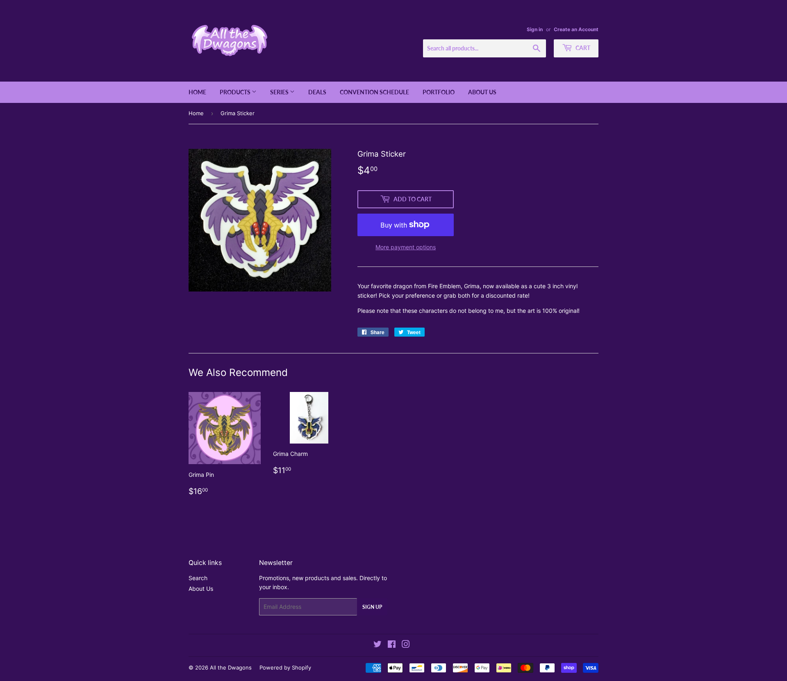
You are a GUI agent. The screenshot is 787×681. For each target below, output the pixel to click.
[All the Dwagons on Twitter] (377, 645)
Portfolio (439, 92)
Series (280, 92)
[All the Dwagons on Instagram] (406, 645)
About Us (482, 92)
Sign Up (372, 607)
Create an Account (576, 29)
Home (197, 92)
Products (236, 92)
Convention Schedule (374, 92)
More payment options (405, 247)
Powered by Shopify (285, 667)
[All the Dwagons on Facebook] (391, 645)
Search (198, 577)
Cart (582, 47)
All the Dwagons (231, 667)
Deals (317, 92)
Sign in (535, 29)
